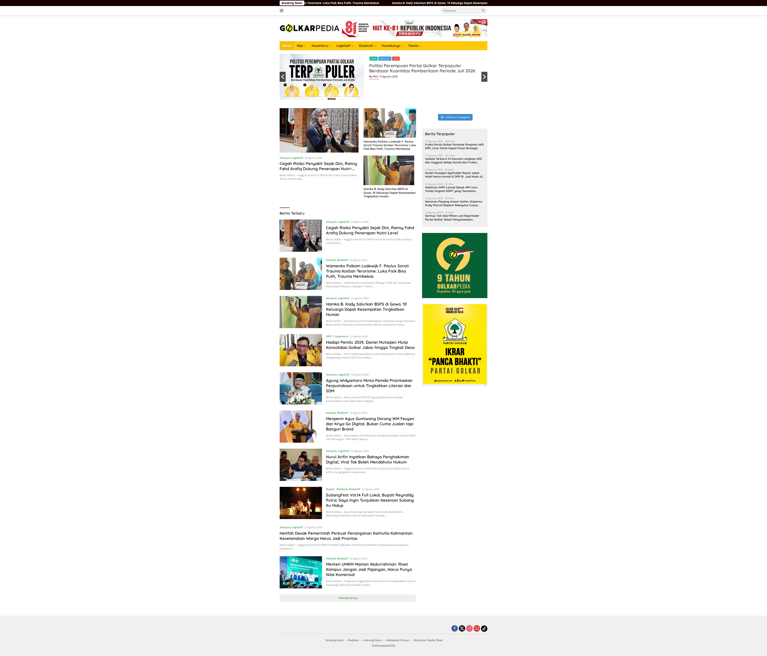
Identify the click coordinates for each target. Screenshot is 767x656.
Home (286, 46)
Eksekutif (366, 46)
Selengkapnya (348, 598)
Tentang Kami (334, 640)
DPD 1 (330, 336)
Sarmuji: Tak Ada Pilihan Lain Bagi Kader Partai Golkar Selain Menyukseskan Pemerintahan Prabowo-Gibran (452, 217)
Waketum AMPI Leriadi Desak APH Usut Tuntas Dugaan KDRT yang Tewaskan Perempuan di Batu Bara (451, 189)
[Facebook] (454, 628)
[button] (483, 10)
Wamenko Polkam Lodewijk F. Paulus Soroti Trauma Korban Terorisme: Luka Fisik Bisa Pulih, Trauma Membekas (390, 145)
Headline (385, 58)
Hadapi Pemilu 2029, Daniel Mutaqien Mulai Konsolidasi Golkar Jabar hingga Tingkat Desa (370, 345)
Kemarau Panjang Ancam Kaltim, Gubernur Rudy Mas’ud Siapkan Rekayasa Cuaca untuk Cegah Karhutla (454, 203)
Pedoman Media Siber (428, 640)
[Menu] (282, 10)
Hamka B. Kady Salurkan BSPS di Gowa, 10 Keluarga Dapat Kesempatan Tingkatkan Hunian (376, 3)
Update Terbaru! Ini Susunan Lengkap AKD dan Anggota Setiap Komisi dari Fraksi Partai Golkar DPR (453, 160)
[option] (383, 77)
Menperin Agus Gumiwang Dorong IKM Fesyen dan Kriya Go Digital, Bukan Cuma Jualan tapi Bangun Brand (370, 423)
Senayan (285, 158)
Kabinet (331, 260)
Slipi (300, 46)
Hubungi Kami (372, 640)
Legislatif (343, 46)
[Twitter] (462, 628)
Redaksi (353, 640)
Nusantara (320, 46)
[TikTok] (484, 628)
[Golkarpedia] (310, 28)
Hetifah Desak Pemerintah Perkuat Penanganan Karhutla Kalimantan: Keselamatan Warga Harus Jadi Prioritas (346, 536)
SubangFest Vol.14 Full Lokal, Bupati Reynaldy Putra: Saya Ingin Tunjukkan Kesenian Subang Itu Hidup (370, 500)
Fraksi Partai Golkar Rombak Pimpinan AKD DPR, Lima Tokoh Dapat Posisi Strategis (454, 146)
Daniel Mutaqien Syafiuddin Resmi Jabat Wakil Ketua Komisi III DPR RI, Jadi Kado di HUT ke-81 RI (453, 174)
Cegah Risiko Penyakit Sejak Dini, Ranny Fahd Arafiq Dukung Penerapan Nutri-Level (318, 168)
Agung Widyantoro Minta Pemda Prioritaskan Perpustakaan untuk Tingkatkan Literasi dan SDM (369, 385)
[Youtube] (477, 628)
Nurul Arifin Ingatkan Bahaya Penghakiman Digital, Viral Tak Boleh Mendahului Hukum (367, 459)
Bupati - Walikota (337, 489)
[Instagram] (469, 628)
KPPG (373, 58)
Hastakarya (391, 46)
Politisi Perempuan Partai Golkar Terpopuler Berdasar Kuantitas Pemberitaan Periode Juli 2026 (422, 68)
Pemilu (413, 46)
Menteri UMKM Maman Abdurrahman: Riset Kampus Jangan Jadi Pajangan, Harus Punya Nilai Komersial (369, 569)
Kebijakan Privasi (397, 640)
